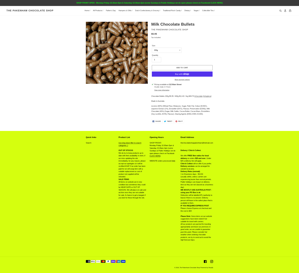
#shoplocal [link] (207, 96)
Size (153, 46)
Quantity (155, 55)
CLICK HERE (155, 156)
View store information (161, 90)
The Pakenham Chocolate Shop (29, 10)
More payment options (182, 80)
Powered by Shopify (206, 267)
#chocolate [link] (198, 96)
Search (88, 143)
